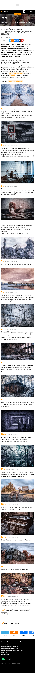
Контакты (3, 644)
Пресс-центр (9, 644)
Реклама (22, 642)
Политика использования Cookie (9, 648)
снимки (12, 75)
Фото (3, 610)
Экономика (12, 628)
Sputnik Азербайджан (15, 81)
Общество (21, 628)
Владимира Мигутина (16, 73)
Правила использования (13, 642)
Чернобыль (4, 613)
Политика (4, 628)
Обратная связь (5, 654)
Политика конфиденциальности (9, 646)
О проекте (3, 642)
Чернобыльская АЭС (24, 610)
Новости (16, 610)
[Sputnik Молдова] (5, 12)
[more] (33, 109)
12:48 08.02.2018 (5, 37)
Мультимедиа (9, 610)
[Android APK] (5, 659)
